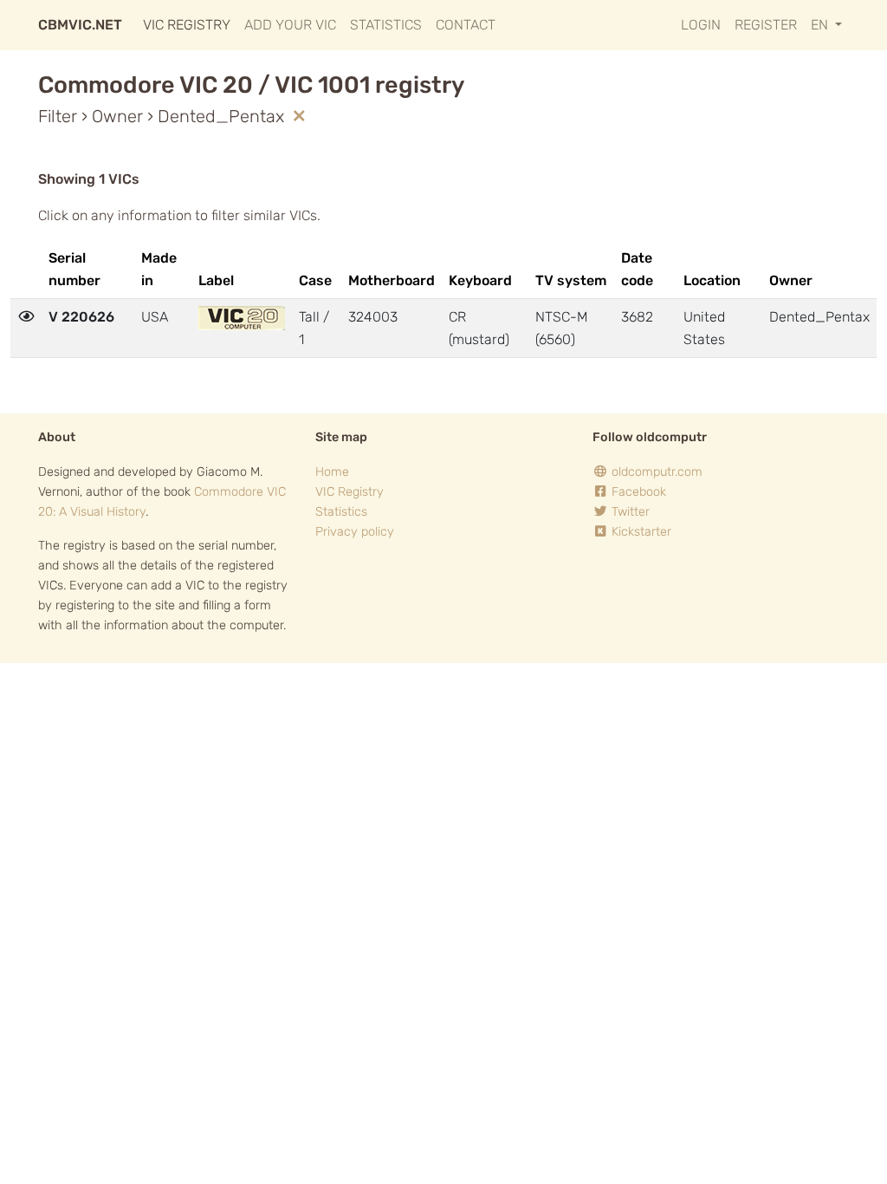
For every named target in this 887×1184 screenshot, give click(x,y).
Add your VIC (290, 24)
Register (766, 24)
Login (701, 24)
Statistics (386, 24)
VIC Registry (186, 24)
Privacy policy (354, 531)
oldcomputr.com (655, 472)
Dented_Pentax (819, 317)
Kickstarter (639, 531)
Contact (465, 24)
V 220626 (81, 317)
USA (154, 317)
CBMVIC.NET (80, 24)
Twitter (629, 511)
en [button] (821, 24)
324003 (373, 317)
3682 (637, 317)
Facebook (637, 492)
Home (332, 472)
